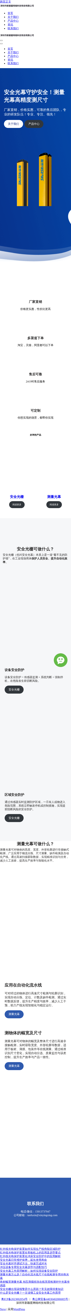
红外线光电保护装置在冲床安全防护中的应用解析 (30, 1256)
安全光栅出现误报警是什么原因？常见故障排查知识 (31, 1289)
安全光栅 (17, 497)
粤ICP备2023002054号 (14, 1299)
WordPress (19, 1309)
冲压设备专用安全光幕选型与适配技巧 (23, 1267)
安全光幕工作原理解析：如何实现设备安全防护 (29, 1270)
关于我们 (13, 16)
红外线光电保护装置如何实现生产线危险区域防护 (30, 1248)
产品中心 (13, 20)
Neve (3, 1309)
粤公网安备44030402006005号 (50, 1299)
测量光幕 (54, 497)
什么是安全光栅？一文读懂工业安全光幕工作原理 (30, 1292)
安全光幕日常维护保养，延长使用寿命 (23, 1259)
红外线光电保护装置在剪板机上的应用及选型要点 (30, 1252)
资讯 (10, 24)
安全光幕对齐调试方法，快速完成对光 (23, 1263)
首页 (10, 13)
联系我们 (13, 28)
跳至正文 (5, 1)
